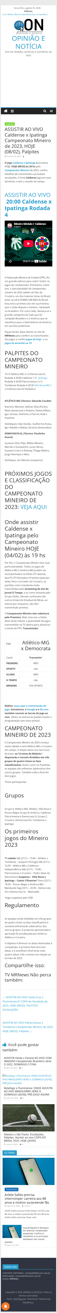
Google (31, 709)
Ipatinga (42, 377)
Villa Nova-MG (42, 385)
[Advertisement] (28, 84)
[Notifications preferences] (5, 1306)
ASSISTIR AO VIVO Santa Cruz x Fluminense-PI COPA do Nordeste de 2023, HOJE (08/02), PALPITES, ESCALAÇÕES (25, 1003)
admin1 (27, 1206)
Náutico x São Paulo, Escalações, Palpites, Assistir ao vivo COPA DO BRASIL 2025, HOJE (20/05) (25, 1137)
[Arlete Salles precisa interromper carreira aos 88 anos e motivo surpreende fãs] (28, 1159)
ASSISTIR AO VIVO (28, 204)
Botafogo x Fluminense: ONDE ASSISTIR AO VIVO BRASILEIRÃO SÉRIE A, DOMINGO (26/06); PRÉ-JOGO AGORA (28, 1091)
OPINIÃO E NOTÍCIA (28, 42)
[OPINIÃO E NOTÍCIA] (5, 111)
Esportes (9, 124)
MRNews (14, 1278)
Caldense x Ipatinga (24, 162)
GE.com (44, 709)
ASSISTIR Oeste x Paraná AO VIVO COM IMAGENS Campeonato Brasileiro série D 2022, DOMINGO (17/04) (28, 1061)
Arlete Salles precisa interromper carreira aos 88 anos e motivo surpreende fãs (27, 1198)
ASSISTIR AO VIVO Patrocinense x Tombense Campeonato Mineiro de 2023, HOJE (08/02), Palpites (27, 1027)
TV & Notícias (11, 1189)
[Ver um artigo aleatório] (51, 111)
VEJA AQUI (33, 507)
